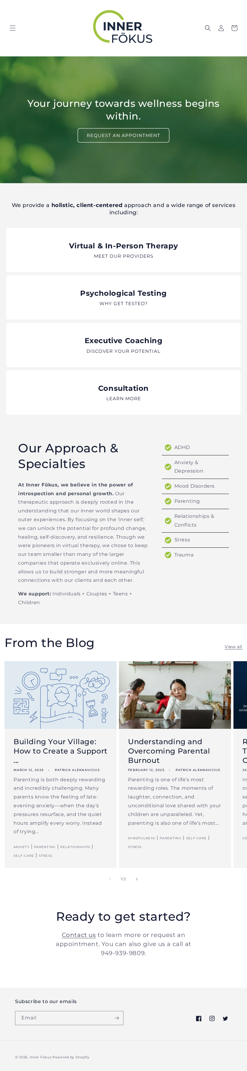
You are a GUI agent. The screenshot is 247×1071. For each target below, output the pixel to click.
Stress (46, 856)
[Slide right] (136, 879)
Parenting (45, 847)
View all (233, 646)
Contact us (79, 935)
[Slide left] (110, 879)
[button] (12, 28)
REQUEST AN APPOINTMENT (123, 135)
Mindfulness (141, 838)
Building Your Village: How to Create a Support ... (61, 751)
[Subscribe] (116, 1018)
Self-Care (24, 856)
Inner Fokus (41, 1057)
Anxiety (22, 847)
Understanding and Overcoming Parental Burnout (169, 751)
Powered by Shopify (70, 1057)
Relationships (75, 847)
